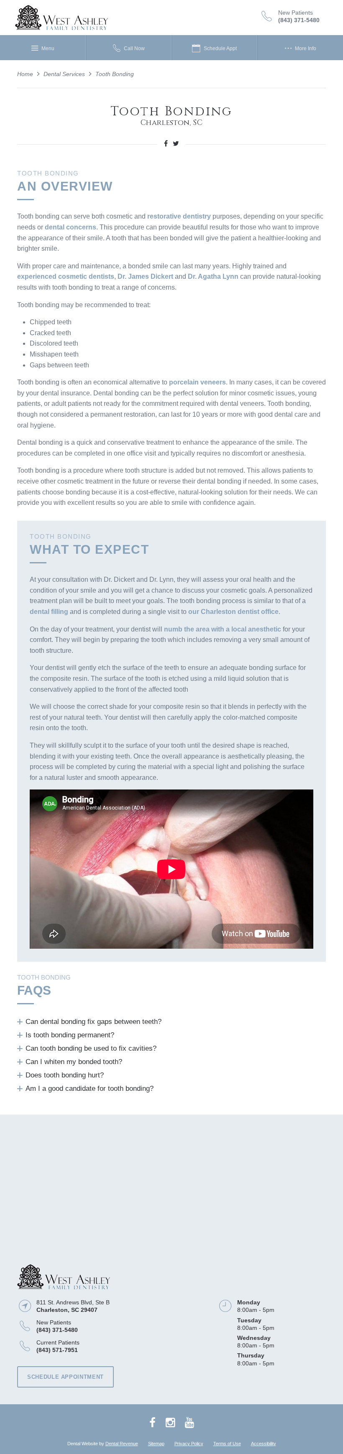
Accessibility (263, 1443)
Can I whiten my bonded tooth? (74, 1062)
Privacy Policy (188, 1443)
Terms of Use (227, 1443)
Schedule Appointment (65, 1377)
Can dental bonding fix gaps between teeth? (93, 1022)
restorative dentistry (179, 216)
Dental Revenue (121, 1443)
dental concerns (70, 227)
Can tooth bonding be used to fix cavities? (91, 1048)
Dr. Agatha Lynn (213, 276)
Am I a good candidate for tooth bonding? (90, 1088)
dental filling (49, 611)
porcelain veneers (197, 382)
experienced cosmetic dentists (65, 276)
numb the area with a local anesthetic (222, 629)
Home (25, 74)
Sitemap (156, 1443)
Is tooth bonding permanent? (70, 1035)
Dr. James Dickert (145, 276)
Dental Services (64, 74)
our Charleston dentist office (233, 611)
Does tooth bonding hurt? (65, 1075)
